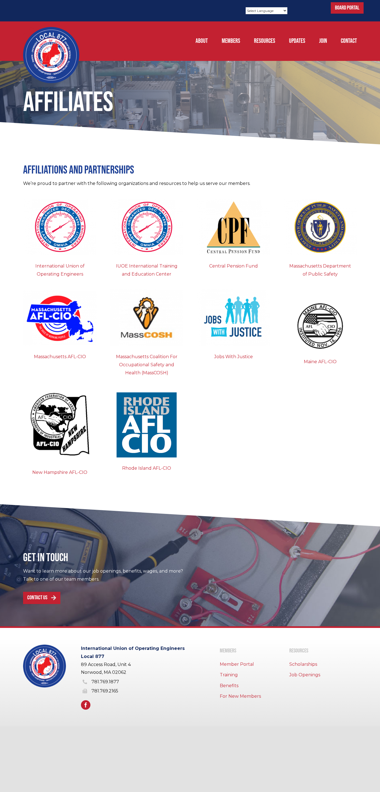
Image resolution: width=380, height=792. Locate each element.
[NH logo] (60, 390)
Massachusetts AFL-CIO (60, 356)
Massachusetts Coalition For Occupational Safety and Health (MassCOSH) (146, 364)
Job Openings (304, 674)
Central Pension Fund (233, 266)
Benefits (229, 685)
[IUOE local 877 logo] (51, 29)
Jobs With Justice (233, 356)
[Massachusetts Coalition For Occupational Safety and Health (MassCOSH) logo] (146, 291)
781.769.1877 (105, 681)
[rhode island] (147, 394)
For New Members (240, 696)
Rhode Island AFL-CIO (146, 468)
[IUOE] (60, 201)
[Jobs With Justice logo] (233, 291)
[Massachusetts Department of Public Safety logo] (320, 201)
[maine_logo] (320, 302)
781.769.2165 (105, 691)
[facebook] (85, 705)
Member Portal (237, 664)
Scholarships (303, 664)
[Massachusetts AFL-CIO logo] (60, 291)
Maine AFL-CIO (320, 361)
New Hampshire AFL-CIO (59, 472)
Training (229, 674)
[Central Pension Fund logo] (233, 201)
